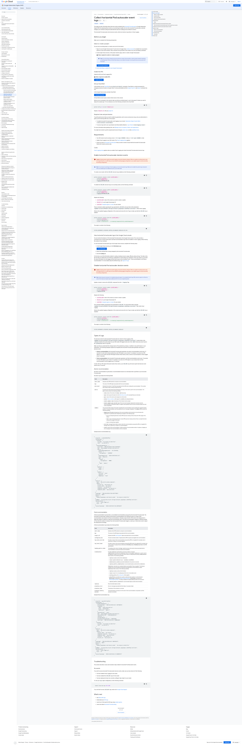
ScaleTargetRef (118, 535)
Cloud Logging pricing (122, 140)
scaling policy (121, 575)
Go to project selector (103, 65)
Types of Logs (125, 260)
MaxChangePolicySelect (125, 578)
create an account (130, 49)
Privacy (26, 742)
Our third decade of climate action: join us (52, 742)
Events (187, 731)
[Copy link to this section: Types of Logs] (105, 336)
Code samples (133, 733)
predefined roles (135, 130)
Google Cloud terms (38, 742)
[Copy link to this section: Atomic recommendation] (110, 369)
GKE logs (106, 699)
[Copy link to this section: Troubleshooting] (106, 661)
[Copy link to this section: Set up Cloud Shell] (105, 84)
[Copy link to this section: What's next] (103, 694)
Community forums (78, 729)
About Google (21, 742)
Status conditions (110, 399)
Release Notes (77, 733)
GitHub (131, 729)
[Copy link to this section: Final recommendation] (108, 512)
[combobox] (211, 1)
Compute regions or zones (108, 204)
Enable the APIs (99, 79)
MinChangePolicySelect (114, 579)
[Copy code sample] (146, 105)
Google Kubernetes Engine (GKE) (13, 5)
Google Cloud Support (122, 689)
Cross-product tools (33, 1)
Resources (28, 8)
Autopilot (96, 23)
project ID (111, 110)
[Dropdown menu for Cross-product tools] (39, 1)
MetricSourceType (123, 394)
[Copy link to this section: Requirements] (105, 135)
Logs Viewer (130, 125)
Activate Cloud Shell (100, 95)
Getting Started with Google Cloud (137, 731)
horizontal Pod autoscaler (130, 26)
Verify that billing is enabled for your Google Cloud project (109, 68)
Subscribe (227, 742)
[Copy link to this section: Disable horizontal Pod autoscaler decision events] (129, 265)
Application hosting (108, 14)
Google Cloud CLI (131, 88)
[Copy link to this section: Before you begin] (107, 37)
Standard (101, 23)
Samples (22, 8)
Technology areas (20, 1)
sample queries (118, 702)
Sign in (239, 1)
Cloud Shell (106, 86)
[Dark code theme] (144, 105)
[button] (8, 19)
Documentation (101, 14)
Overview (4, 8)
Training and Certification (135, 737)
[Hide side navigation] (15, 742)
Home (95, 14)
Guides (9, 8)
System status (77, 735)
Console (222, 1)
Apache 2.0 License (95, 719)
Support (76, 731)
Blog (187, 729)
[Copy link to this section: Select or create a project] (110, 44)
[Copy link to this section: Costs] (99, 148)
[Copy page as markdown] (104, 20)
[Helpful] (145, 14)
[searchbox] (8, 12)
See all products (21, 729)
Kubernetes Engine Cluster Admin (133, 121)
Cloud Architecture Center (135, 735)
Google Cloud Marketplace (23, 733)
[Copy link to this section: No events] (101, 668)
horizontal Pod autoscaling (110, 704)
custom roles (125, 130)
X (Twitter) (188, 733)
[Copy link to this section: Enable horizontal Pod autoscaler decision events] (129, 155)
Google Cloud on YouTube (191, 735)
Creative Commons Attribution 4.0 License (125, 717)
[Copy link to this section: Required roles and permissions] (113, 114)
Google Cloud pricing (22, 731)
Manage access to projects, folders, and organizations (127, 127)
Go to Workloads (101, 248)
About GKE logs (102, 697)
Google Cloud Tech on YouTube (192, 737)
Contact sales (21, 735)
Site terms (31, 742)
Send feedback (143, 17)
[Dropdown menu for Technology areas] (25, 1)
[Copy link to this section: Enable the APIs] (104, 72)
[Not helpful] (147, 14)
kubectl (139, 88)
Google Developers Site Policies (112, 719)
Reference (15, 8)
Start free (237, 5)
